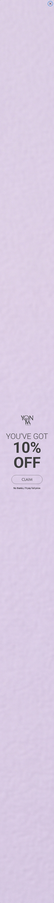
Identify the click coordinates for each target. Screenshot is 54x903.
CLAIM (27, 479)
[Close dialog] (50, 3)
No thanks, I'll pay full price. (27, 488)
